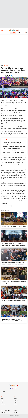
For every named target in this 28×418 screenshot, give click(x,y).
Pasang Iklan (16, 408)
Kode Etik (3, 412)
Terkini (20, 32)
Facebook (10, 390)
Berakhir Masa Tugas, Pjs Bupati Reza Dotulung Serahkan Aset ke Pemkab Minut (13, 143)
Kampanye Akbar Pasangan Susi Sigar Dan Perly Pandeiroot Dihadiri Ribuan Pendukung (14, 147)
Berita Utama (5, 32)
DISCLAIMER (16, 412)
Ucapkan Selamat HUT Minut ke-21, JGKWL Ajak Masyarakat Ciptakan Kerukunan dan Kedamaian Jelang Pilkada (14, 151)
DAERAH (4, 205)
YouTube (16, 390)
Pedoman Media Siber (5, 410)
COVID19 (2, 396)
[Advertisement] (14, 14)
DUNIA (2, 400)
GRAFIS (15, 402)
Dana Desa (16, 400)
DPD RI (15, 398)
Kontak (15, 410)
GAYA (2, 402)
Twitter (14, 390)
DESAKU (2, 398)
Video (13, 32)
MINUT (9, 205)
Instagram (12, 390)
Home (2, 65)
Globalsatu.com (5, 99)
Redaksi (2, 408)
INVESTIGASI (16, 404)
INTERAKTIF (3, 404)
